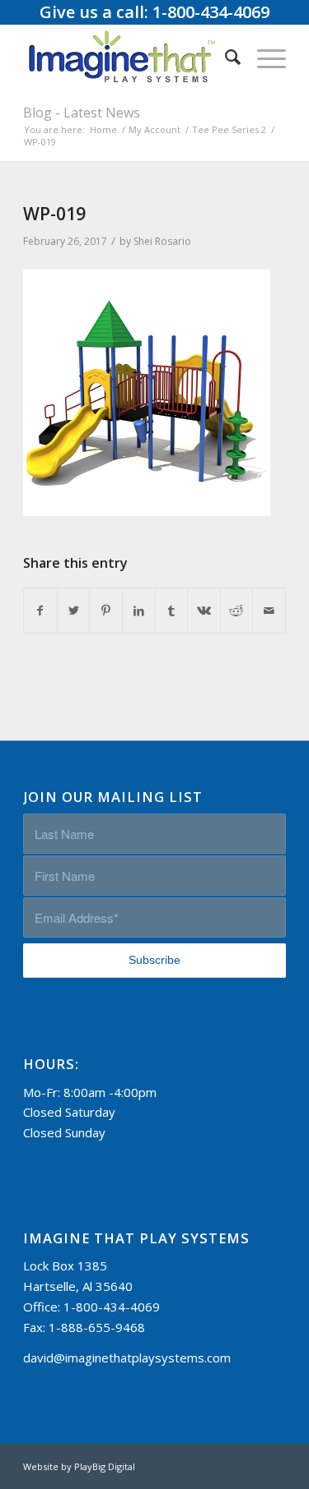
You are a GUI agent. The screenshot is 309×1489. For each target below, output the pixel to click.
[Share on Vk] (204, 611)
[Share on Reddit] (237, 611)
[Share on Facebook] (40, 611)
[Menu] (263, 57)
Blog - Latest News (81, 113)
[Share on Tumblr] (172, 611)
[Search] (224, 57)
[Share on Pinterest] (106, 611)
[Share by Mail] (269, 611)
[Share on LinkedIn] (139, 611)
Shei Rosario (162, 241)
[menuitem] (224, 57)
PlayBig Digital (104, 1466)
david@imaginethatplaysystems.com (127, 1357)
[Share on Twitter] (74, 611)
